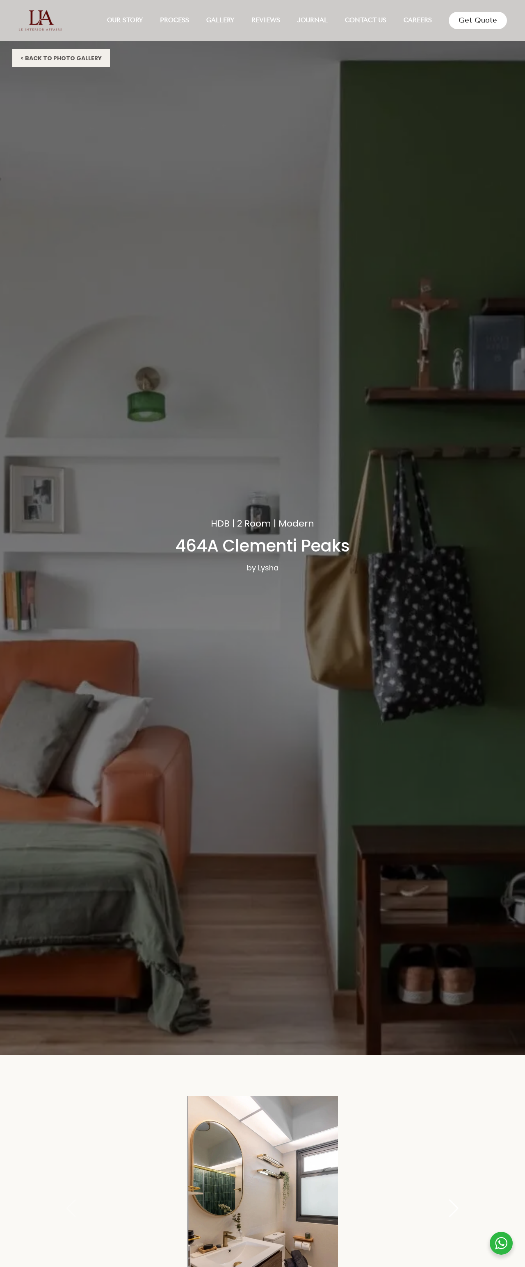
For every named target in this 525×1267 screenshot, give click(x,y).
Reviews (265, 20)
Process (174, 20)
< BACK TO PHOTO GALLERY (61, 58)
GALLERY (220, 20)
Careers (418, 20)
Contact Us (365, 20)
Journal (312, 20)
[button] (453, 1208)
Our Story (125, 20)
